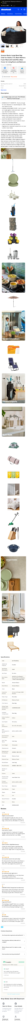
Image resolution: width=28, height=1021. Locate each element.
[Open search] (18, 9)
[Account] (21, 9)
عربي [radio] (14, 5)
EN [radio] (11, 5)
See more (3, 90)
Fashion (25, 13)
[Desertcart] (6, 9)
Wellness (3, 13)
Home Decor (10, 13)
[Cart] (24, 9)
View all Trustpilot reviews (13, 994)
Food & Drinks (18, 13)
